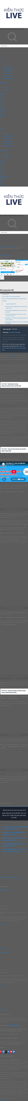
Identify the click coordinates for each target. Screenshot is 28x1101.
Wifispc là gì (12, 355)
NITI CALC (6, 87)
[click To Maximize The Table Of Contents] (2, 278)
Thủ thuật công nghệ (11, 247)
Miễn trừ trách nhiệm (8, 78)
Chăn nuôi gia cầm (4, 109)
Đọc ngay (2, 924)
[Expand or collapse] (2, 283)
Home (1, 61)
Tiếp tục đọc (3, 948)
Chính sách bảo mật (8, 76)
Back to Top (3, 1100)
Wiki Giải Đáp (3, 93)
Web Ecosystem (4, 83)
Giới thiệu (5, 66)
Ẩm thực (2, 111)
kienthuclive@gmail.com (13, 1025)
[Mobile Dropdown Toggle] (4, 60)
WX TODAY (6, 90)
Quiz (1, 101)
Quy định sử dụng (7, 73)
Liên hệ (2, 116)
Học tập (2, 99)
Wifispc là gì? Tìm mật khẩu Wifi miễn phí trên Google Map (14, 348)
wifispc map (9, 877)
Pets (1, 96)
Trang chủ (2, 247)
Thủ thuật (2, 106)
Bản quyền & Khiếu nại (8, 68)
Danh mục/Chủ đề (7, 71)
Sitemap (2, 114)
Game (1, 104)
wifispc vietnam (16, 877)
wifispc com (3, 877)
